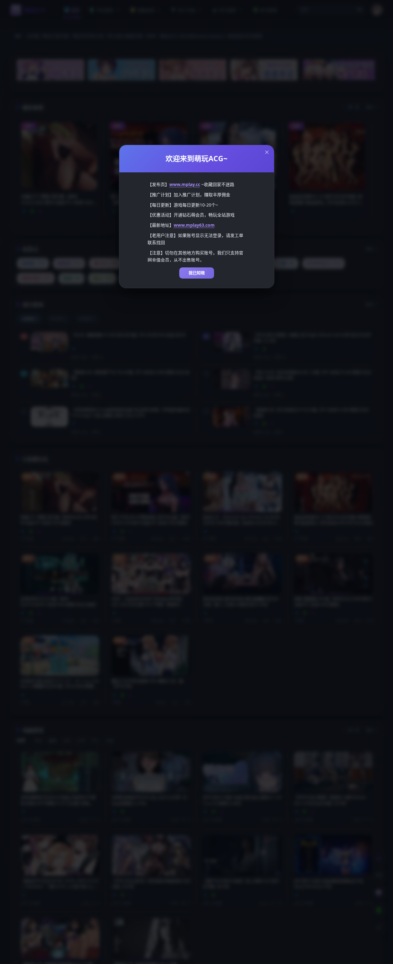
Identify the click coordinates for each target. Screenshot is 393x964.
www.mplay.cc (184, 184)
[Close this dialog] (267, 152)
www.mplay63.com (194, 225)
